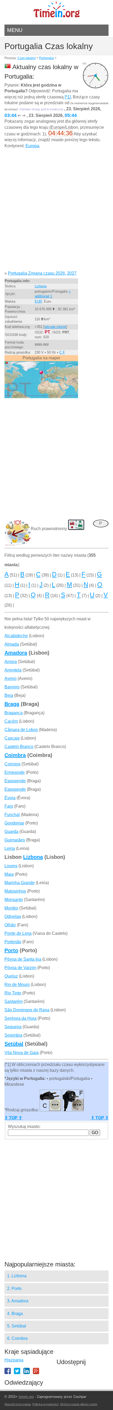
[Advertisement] (56, 211)
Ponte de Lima (18, 933)
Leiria (9, 848)
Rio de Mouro (17, 984)
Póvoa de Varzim (20, 967)
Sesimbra (13, 1035)
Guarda (11, 831)
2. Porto (14, 1288)
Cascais (12, 738)
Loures (10, 866)
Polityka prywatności (45, 1404)
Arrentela (13, 670)
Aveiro (10, 678)
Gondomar (14, 823)
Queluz (11, 976)
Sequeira (13, 1027)
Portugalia (46, 58)
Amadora (15, 653)
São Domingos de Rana (26, 1010)
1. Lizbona (17, 1276)
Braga (11, 704)
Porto (11, 950)
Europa (32, 146)
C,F (62, 352)
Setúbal (13, 1044)
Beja (8, 695)
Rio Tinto (12, 993)
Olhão (10, 925)
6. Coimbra (17, 1338)
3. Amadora (17, 1301)
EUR (38, 301)
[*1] (68, 97)
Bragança (13, 713)
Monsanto (13, 899)
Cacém (11, 721)
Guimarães (14, 840)
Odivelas (12, 916)
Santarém (13, 1001)
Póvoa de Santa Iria (22, 959)
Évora (10, 797)
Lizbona (41, 286)
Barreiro (11, 687)
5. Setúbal (16, 1326)
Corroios (12, 764)
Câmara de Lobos (21, 729)
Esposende (15, 781)
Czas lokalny (26, 58)
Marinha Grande (19, 882)
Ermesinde (14, 772)
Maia (9, 874)
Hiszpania (13, 1360)
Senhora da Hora (20, 1018)
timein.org (26, 1397)
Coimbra (15, 755)
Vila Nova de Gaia (21, 1052)
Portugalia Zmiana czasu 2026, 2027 (42, 273)
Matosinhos (15, 891)
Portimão (12, 942)
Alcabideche (16, 635)
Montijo (11, 908)
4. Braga (15, 1313)
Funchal (12, 814)
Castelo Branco (18, 746)
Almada (11, 644)
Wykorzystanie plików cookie (78, 1404)
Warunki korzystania (17, 1404)
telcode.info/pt (55, 327)
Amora (10, 661)
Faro (8, 806)
